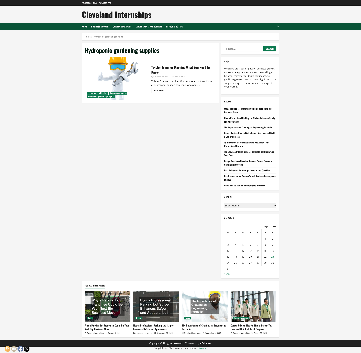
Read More (160, 91)
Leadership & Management (149, 26)
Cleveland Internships (116, 14)
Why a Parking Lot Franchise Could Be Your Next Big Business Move (107, 327)
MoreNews (190, 343)
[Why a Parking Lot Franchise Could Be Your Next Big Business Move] (107, 306)
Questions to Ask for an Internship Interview (244, 185)
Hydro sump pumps (118, 93)
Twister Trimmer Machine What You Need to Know (117, 78)
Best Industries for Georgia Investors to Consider (247, 170)
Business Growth (100, 26)
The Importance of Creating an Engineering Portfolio (248, 127)
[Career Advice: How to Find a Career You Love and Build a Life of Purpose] (253, 306)
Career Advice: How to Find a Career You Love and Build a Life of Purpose (251, 327)
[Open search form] (278, 26)
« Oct (227, 273)
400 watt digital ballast (97, 93)
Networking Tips (174, 26)
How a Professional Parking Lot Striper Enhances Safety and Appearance (153, 327)
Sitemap (202, 348)
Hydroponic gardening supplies (101, 96)
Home (84, 26)
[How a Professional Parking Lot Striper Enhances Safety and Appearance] (156, 306)
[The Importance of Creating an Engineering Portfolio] (205, 306)
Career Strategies (122, 26)
